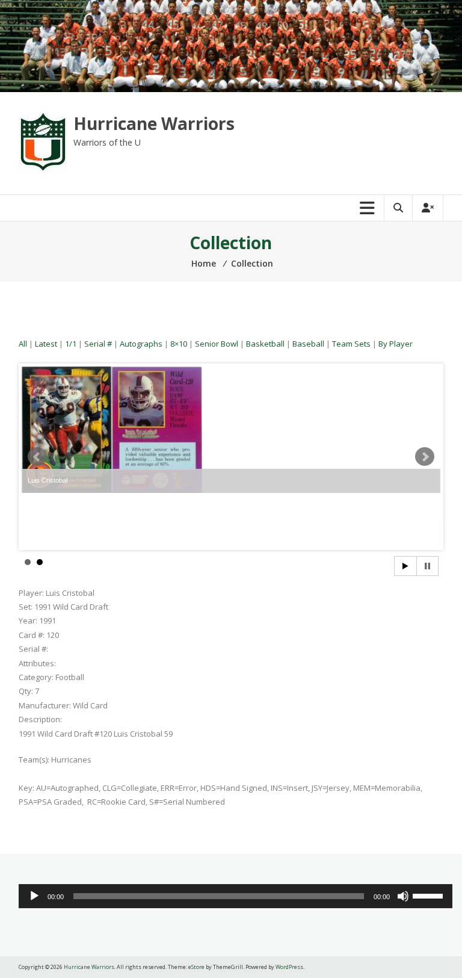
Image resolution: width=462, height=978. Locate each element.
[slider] (429, 895)
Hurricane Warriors (154, 123)
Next (424, 456)
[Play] (34, 896)
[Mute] (403, 896)
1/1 (70, 343)
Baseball (308, 343)
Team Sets (351, 343)
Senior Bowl (216, 343)
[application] (235, 896)
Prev (37, 456)
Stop (427, 566)
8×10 (178, 343)
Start (405, 566)
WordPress (289, 967)
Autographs (141, 343)
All (23, 343)
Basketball (265, 343)
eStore (196, 967)
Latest (46, 343)
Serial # (98, 343)
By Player (395, 343)
